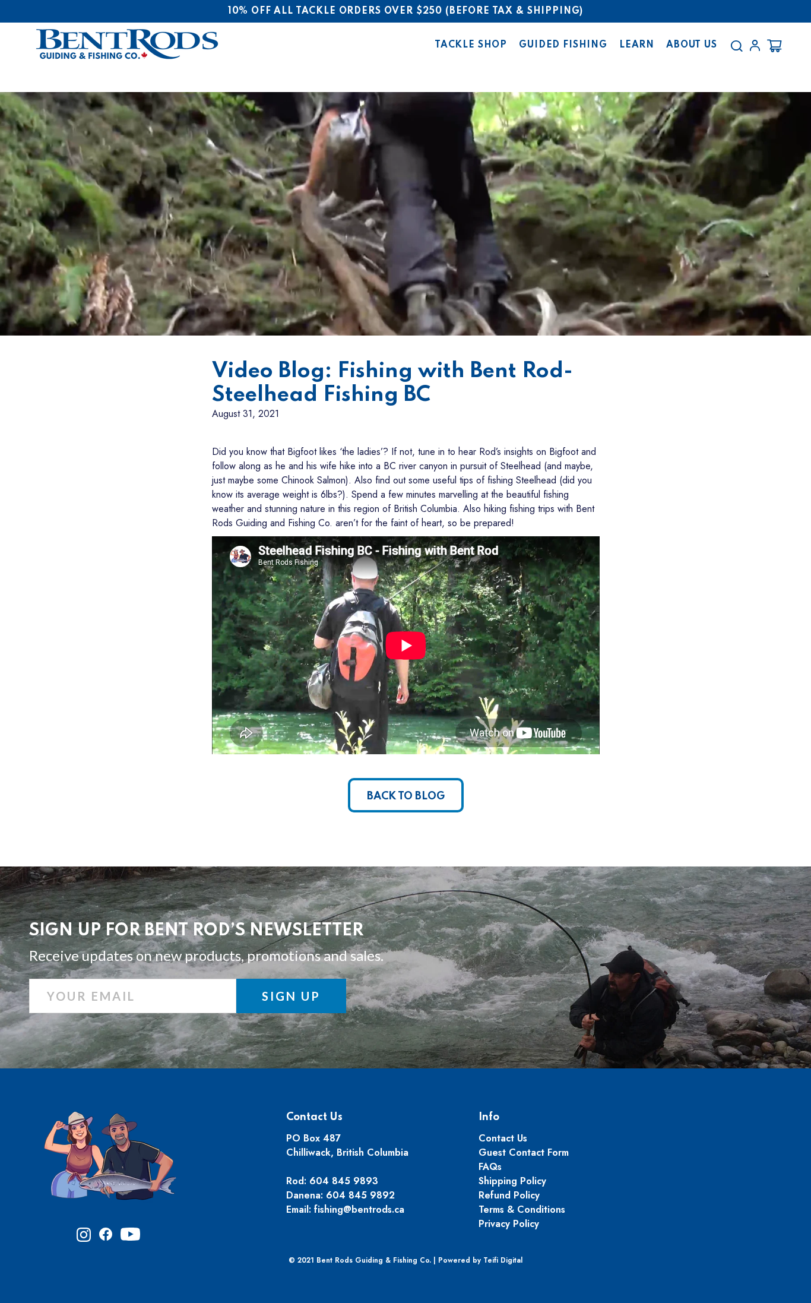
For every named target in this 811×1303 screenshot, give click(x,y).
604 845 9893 (343, 1181)
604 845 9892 (360, 1195)
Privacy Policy (509, 1224)
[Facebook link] (105, 1237)
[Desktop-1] (755, 45)
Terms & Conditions (522, 1209)
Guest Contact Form (524, 1152)
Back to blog (406, 796)
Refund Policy (509, 1195)
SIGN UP (291, 996)
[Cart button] (774, 45)
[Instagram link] (84, 1238)
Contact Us (503, 1138)
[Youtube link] (130, 1238)
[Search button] (736, 46)
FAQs (490, 1167)
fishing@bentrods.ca (359, 1209)
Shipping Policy (512, 1181)
